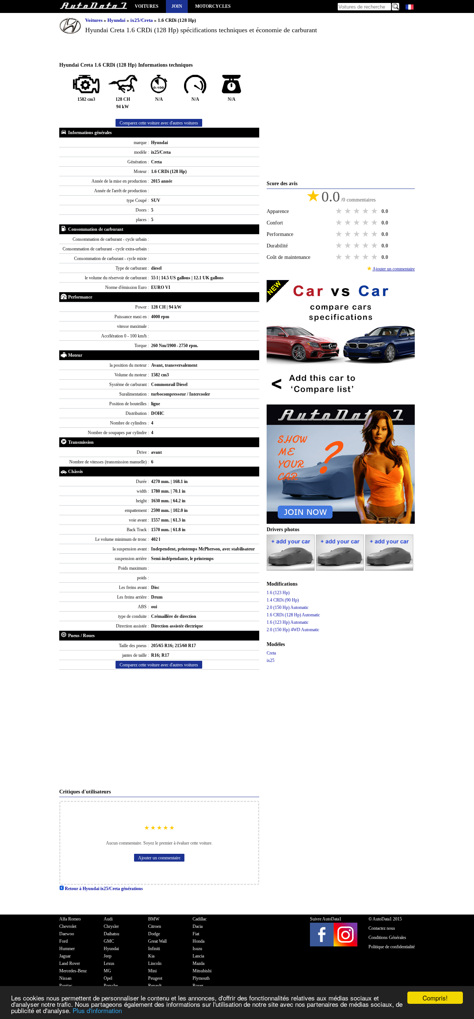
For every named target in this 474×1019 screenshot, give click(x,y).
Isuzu (197, 948)
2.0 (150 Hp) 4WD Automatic (293, 629)
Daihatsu (111, 933)
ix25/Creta (142, 20)
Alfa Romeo (70, 919)
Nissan (65, 978)
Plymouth (201, 978)
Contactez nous (381, 928)
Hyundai (117, 20)
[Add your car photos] (291, 569)
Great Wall (157, 941)
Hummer (67, 948)
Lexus (109, 963)
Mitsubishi (202, 970)
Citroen (154, 926)
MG (107, 970)
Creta (271, 653)
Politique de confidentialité (391, 946)
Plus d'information (97, 1010)
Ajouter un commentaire (159, 857)
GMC (109, 941)
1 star (339, 211)
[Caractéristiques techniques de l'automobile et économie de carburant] (93, 6)
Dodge (154, 933)
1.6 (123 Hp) (278, 592)
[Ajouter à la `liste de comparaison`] (341, 400)
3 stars (357, 211)
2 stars (348, 211)
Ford (63, 941)
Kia (151, 956)
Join (176, 6)
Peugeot (155, 978)
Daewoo (66, 933)
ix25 (270, 660)
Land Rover (69, 963)
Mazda (198, 963)
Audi (108, 919)
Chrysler (111, 926)
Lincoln (154, 963)
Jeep (107, 956)
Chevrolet (67, 926)
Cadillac (200, 919)
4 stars (366, 211)
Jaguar (65, 956)
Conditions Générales (387, 937)
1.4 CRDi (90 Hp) (283, 600)
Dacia (198, 926)
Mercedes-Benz (73, 970)
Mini (152, 970)
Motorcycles (213, 6)
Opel (108, 978)
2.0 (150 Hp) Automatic (287, 607)
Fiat (196, 933)
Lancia (198, 956)
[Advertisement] (159, 729)
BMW (153, 919)
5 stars (375, 211)
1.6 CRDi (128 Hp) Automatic (293, 614)
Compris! (435, 997)
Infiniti (154, 948)
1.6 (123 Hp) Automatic (287, 622)
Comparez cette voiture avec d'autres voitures (159, 123)
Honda (198, 941)
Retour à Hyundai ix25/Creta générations (103, 888)
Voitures (146, 6)
